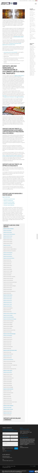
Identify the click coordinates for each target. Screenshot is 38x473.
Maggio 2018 (32, 73)
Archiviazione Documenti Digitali (9, 202)
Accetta (31, 471)
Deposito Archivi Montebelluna (8, 317)
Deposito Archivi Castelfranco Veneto (9, 313)
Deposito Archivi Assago (7, 232)
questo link (4, 95)
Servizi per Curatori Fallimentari (9, 205)
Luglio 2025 (32, 48)
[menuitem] (30, 0)
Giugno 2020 (32, 66)
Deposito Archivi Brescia (7, 254)
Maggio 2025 (32, 49)
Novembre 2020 (32, 62)
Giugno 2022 (32, 57)
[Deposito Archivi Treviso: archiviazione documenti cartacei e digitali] (1, 236)
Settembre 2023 (32, 56)
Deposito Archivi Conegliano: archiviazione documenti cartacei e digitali (32, 36)
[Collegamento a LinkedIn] (33, 466)
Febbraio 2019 (32, 68)
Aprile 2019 (32, 67)
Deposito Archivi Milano (7, 230)
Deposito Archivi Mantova (7, 256)
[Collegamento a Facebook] (30, 466)
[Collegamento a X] (32, 466)
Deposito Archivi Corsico (7, 237)
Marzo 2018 (32, 75)
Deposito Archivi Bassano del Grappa (9, 318)
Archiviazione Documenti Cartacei (9, 198)
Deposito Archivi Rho (7, 245)
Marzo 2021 (32, 60)
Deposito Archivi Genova (7, 372)
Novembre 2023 (32, 55)
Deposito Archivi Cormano (7, 236)
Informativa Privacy (9, 450)
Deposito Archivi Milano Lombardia (12, 419)
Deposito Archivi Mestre (7, 306)
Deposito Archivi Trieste (7, 355)
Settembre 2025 (32, 47)
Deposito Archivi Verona (7, 302)
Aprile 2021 (32, 59)
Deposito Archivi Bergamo (7, 252)
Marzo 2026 (32, 45)
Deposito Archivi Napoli (7, 407)
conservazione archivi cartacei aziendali (10, 52)
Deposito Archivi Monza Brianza (8, 258)
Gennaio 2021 (32, 61)
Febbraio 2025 (32, 53)
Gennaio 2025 (32, 54)
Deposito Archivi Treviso (7, 304)
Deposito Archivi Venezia (7, 296)
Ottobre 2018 (32, 70)
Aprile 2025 (32, 50)
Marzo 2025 (32, 51)
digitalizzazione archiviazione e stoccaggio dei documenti (14, 96)
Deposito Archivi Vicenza (7, 300)
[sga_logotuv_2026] (9, 4)
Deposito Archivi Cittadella (7, 315)
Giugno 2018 (32, 72)
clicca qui (20, 471)
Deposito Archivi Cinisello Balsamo (9, 234)
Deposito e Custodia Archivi (8, 200)
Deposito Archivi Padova (7, 298)
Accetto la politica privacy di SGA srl (7, 448)
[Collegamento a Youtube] (35, 466)
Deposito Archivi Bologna (7, 335)
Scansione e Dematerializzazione (9, 203)
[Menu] (35, 4)
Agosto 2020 (32, 65)
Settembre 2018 (32, 71)
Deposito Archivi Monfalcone (8, 359)
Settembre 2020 (32, 64)
